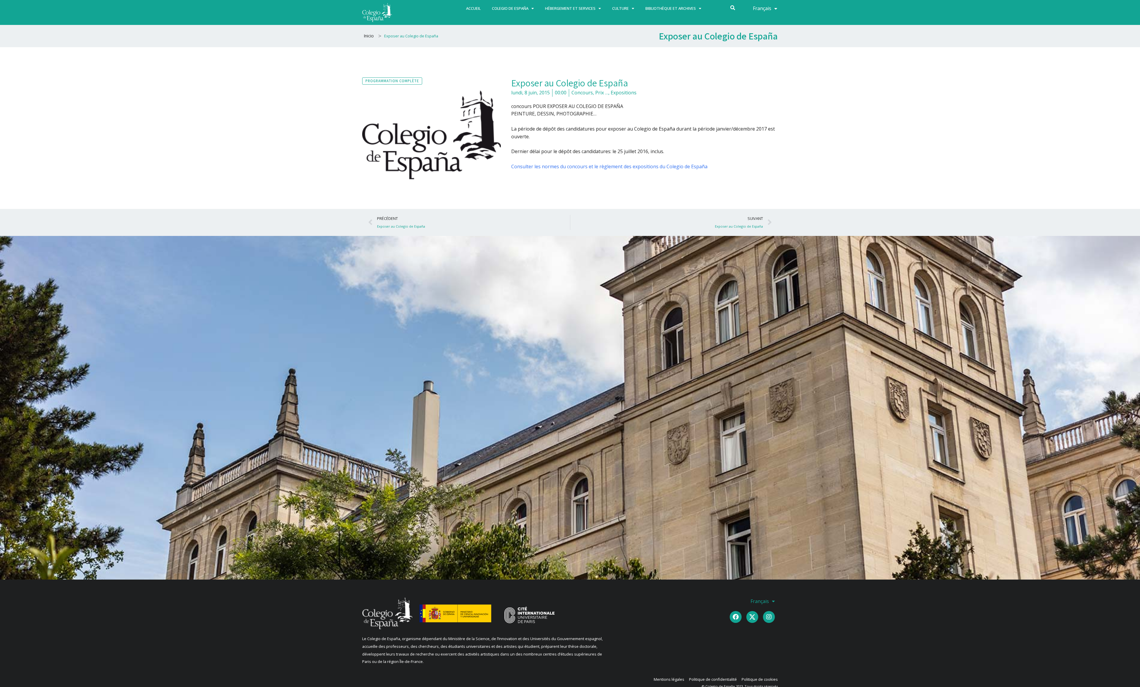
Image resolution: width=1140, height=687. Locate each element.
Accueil (473, 8)
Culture (620, 8)
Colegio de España (510, 8)
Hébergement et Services (570, 8)
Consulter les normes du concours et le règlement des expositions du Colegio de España (609, 166)
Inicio (369, 36)
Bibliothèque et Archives (670, 8)
